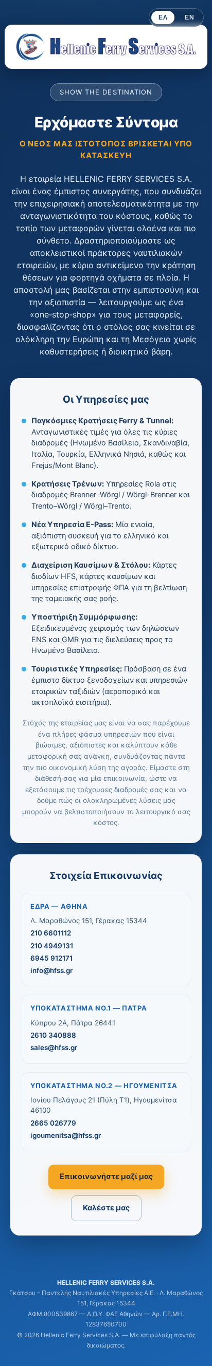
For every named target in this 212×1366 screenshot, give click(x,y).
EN (189, 17)
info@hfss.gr (51, 970)
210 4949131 (51, 946)
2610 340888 (53, 1035)
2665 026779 (53, 1123)
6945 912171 (51, 958)
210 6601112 (50, 933)
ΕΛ (162, 17)
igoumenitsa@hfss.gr (65, 1135)
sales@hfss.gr (53, 1047)
